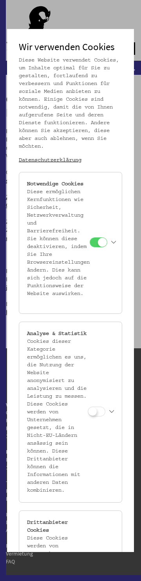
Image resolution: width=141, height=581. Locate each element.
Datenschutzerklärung (50, 160)
